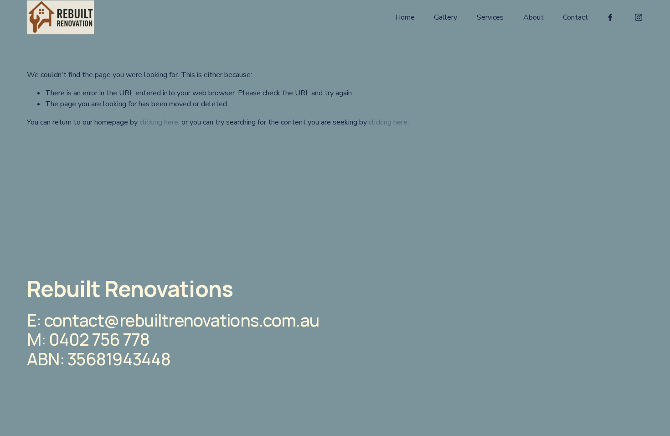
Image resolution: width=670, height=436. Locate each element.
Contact (575, 17)
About (533, 17)
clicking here (158, 122)
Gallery (445, 17)
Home (405, 17)
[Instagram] (638, 17)
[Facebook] (610, 17)
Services (490, 17)
